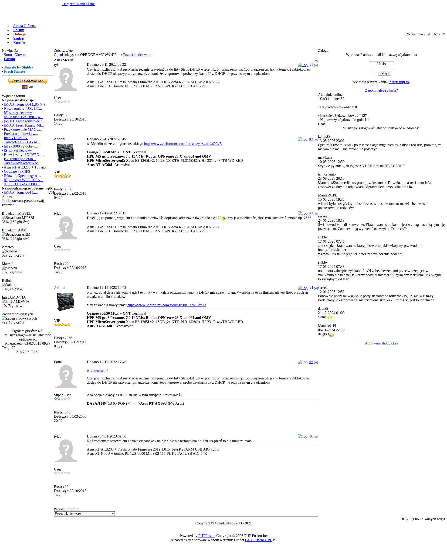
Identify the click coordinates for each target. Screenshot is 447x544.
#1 (311, 64)
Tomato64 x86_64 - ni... (22, 142)
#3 (311, 213)
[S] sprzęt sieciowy (18, 113)
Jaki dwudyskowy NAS (21, 163)
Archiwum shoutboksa (381, 343)
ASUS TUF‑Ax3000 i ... (22, 184)
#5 (311, 362)
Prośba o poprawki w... (21, 134)
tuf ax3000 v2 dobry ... (21, 146)
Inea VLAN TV (16, 138)
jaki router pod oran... (20, 159)
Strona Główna (15, 55)
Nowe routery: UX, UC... (23, 108)
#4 (311, 287)
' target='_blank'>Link (78, 4)
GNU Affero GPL (258, 540)
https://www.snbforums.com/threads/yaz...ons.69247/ (183, 144)
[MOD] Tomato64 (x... (21, 192)
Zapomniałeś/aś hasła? (381, 90)
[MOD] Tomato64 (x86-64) (24, 104)
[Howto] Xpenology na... (22, 176)
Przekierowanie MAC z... (23, 129)
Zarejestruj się (399, 82)
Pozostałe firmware (137, 55)
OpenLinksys (64, 55)
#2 (311, 139)
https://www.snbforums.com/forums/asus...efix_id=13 (166, 305)
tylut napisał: (97, 370)
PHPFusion (206, 536)
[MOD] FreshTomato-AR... (24, 121)
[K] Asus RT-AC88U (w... (23, 117)
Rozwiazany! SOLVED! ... (24, 155)
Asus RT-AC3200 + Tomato (25, 167)
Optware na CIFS (17, 171)
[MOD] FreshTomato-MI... (24, 125)
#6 (311, 436)
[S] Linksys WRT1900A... (23, 180)
